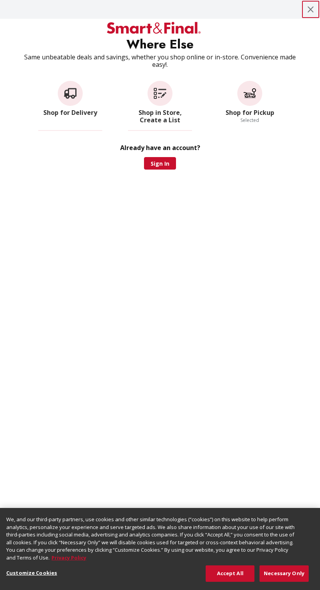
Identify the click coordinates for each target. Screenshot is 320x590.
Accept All (230, 573)
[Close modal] (310, 9)
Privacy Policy (69, 557)
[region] (160, 549)
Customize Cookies (31, 572)
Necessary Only (284, 573)
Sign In (160, 163)
